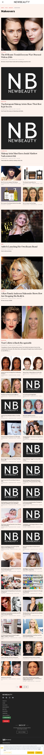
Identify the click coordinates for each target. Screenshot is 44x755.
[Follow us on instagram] (9, 697)
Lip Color (3, 52)
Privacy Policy (5, 711)
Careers (4, 702)
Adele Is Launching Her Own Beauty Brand (19, 246)
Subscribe (6, 721)
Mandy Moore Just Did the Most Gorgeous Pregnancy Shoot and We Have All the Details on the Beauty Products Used (32, 678)
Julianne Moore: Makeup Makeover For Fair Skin (32, 372)
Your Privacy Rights (7, 752)
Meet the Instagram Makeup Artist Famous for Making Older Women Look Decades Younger (32, 480)
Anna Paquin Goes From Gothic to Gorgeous (31, 657)
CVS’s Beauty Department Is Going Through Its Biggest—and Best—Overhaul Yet (10, 636)
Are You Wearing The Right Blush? (29, 394)
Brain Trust (5, 709)
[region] (22, 749)
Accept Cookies (31, 752)
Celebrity (3, 291)
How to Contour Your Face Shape (29, 203)
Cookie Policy (5, 713)
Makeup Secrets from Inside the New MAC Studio (10, 436)
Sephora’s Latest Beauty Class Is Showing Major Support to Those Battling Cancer (10, 547)
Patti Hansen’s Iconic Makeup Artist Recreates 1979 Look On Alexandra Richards (11, 613)
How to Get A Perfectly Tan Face (29, 415)
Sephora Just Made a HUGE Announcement (9, 657)
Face (6, 7)
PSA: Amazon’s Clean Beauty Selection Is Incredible (11, 203)
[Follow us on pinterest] (6, 697)
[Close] (42, 746)
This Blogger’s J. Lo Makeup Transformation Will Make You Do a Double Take (32, 569)
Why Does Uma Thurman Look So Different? (9, 394)
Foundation (4, 151)
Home (2, 7)
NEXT (27, 686)
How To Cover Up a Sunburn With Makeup (9, 182)
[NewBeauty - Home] (22, 2)
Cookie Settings (6, 717)
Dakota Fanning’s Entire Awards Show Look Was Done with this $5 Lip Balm (32, 636)
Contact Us (5, 700)
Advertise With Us (6, 707)
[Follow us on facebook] (3, 697)
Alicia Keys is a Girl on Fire (6, 677)
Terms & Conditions (6, 715)
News (2, 244)
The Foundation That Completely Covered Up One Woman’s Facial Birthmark (11, 569)
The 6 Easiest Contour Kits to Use (29, 182)
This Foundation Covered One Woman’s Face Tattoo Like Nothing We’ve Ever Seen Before (10, 503)
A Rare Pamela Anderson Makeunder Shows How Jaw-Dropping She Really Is (21, 294)
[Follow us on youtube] (13, 697)
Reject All (38, 752)
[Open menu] (2, 2)
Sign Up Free (22, 732)
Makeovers (3, 101)
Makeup (11, 7)
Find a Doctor (5, 704)
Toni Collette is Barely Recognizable (16, 343)
